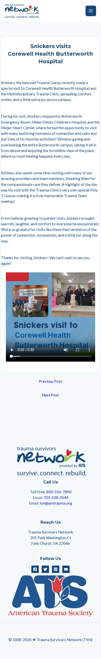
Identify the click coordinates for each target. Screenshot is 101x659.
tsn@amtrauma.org (56, 503)
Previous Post (50, 381)
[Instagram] (55, 569)
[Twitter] (45, 569)
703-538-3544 (55, 497)
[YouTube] (66, 569)
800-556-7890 (58, 492)
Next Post (50, 395)
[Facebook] (35, 569)
